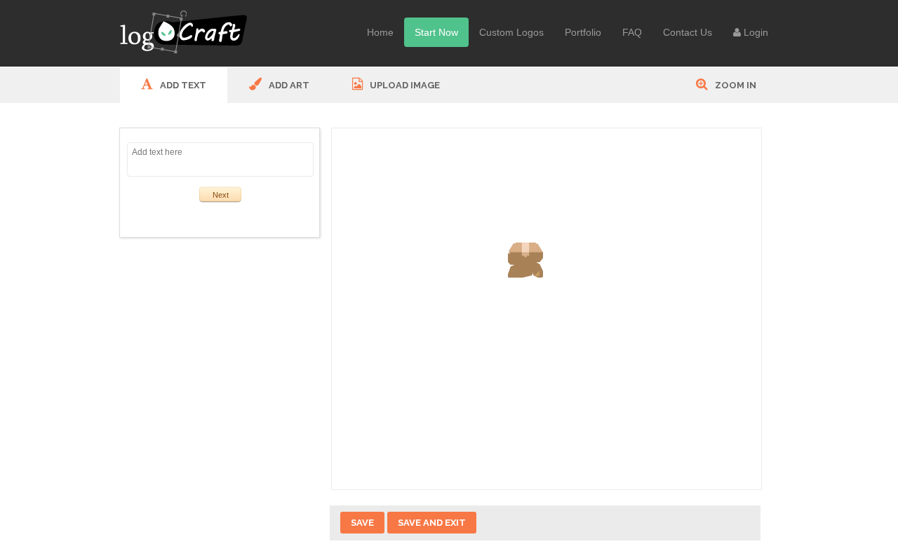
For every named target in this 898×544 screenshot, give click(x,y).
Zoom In (734, 85)
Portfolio (583, 32)
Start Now (436, 32)
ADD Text (182, 85)
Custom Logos (511, 32)
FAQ (632, 32)
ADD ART (288, 85)
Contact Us (687, 32)
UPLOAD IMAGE (404, 85)
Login (754, 32)
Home (380, 32)
